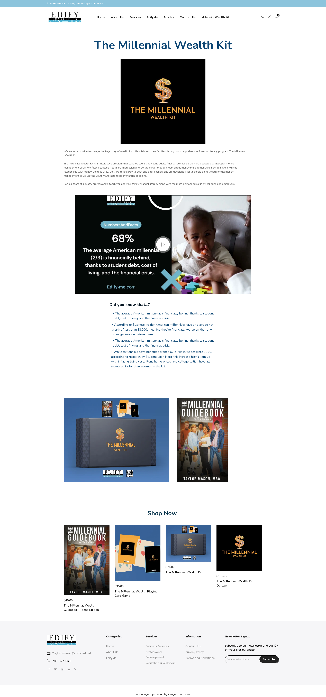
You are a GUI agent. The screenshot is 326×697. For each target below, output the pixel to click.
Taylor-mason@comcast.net (87, 3)
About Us (117, 17)
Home (101, 17)
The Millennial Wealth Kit (184, 572)
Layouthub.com (180, 694)
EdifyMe (152, 17)
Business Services (157, 646)
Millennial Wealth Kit (215, 17)
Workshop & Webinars (161, 663)
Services (135, 17)
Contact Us (188, 17)
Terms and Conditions (200, 658)
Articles (169, 17)
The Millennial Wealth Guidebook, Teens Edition (81, 607)
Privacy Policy (194, 652)
